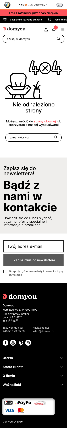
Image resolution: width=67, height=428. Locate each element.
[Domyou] (15, 29)
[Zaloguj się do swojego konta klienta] (46, 30)
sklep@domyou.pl (43, 331)
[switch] (60, 5)
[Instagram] (28, 343)
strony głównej (45, 121)
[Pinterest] (21, 343)
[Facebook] (5, 343)
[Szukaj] (58, 39)
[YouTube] (13, 343)
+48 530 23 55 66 (14, 331)
